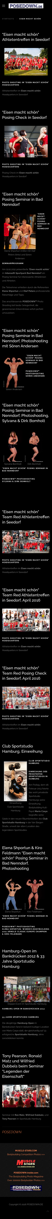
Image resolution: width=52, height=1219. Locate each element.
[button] (3, 6)
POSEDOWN (12, 1132)
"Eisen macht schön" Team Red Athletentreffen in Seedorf (25, 516)
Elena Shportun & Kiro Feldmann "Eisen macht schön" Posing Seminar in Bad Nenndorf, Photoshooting (25, 858)
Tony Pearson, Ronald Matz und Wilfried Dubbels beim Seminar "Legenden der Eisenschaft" (23, 1066)
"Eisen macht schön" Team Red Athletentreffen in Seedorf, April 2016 (25, 594)
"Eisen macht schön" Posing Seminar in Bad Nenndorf (22, 199)
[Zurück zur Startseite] (26, 6)
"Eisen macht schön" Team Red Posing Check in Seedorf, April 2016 (24, 673)
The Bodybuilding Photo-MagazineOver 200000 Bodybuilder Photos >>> (26, 1176)
